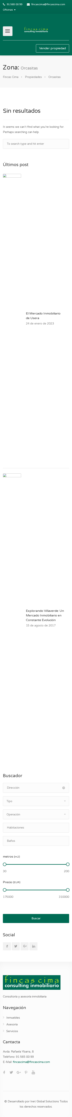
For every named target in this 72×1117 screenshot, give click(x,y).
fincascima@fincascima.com (48, 4)
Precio (11, 882)
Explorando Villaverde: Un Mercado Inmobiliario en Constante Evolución (45, 615)
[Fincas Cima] (36, 30)
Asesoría (12, 1024)
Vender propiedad (52, 48)
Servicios (12, 1031)
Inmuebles (13, 1017)
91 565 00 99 (14, 4)
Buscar (36, 918)
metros (11, 857)
